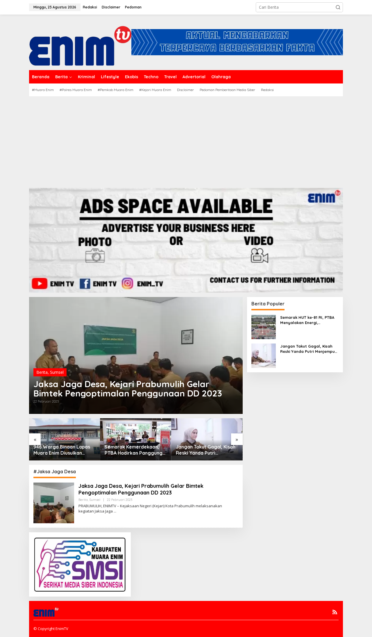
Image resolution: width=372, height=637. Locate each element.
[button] (338, 7)
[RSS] (335, 612)
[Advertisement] (186, 140)
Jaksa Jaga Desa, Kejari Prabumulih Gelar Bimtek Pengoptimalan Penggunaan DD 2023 (127, 388)
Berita (42, 372)
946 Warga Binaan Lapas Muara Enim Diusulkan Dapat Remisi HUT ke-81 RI (63, 450)
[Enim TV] (80, 42)
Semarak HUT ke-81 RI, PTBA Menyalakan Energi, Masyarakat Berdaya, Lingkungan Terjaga (307, 320)
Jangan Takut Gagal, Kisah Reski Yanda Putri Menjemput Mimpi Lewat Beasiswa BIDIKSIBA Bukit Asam (205, 450)
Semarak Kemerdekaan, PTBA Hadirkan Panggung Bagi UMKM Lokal (133, 450)
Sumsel (57, 372)
